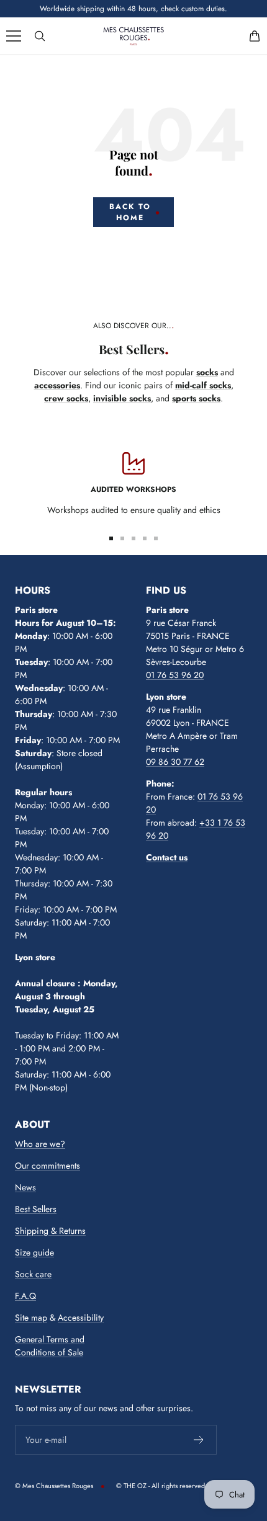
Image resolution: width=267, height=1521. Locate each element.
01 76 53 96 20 (175, 675)
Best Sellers (36, 1209)
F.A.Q (25, 1296)
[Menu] (13, 36)
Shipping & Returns (50, 1230)
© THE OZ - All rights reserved (160, 1486)
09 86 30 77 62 (175, 762)
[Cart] (254, 36)
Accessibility (81, 1317)
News (25, 1187)
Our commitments (47, 1165)
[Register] (199, 1439)
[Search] (40, 36)
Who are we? (40, 1144)
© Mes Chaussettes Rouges (54, 1486)
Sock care (33, 1274)
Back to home (130, 212)
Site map (31, 1317)
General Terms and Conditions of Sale (49, 1345)
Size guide (34, 1252)
